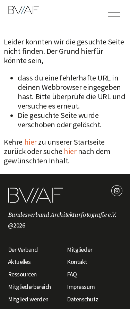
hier (30, 142)
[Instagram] (116, 190)
